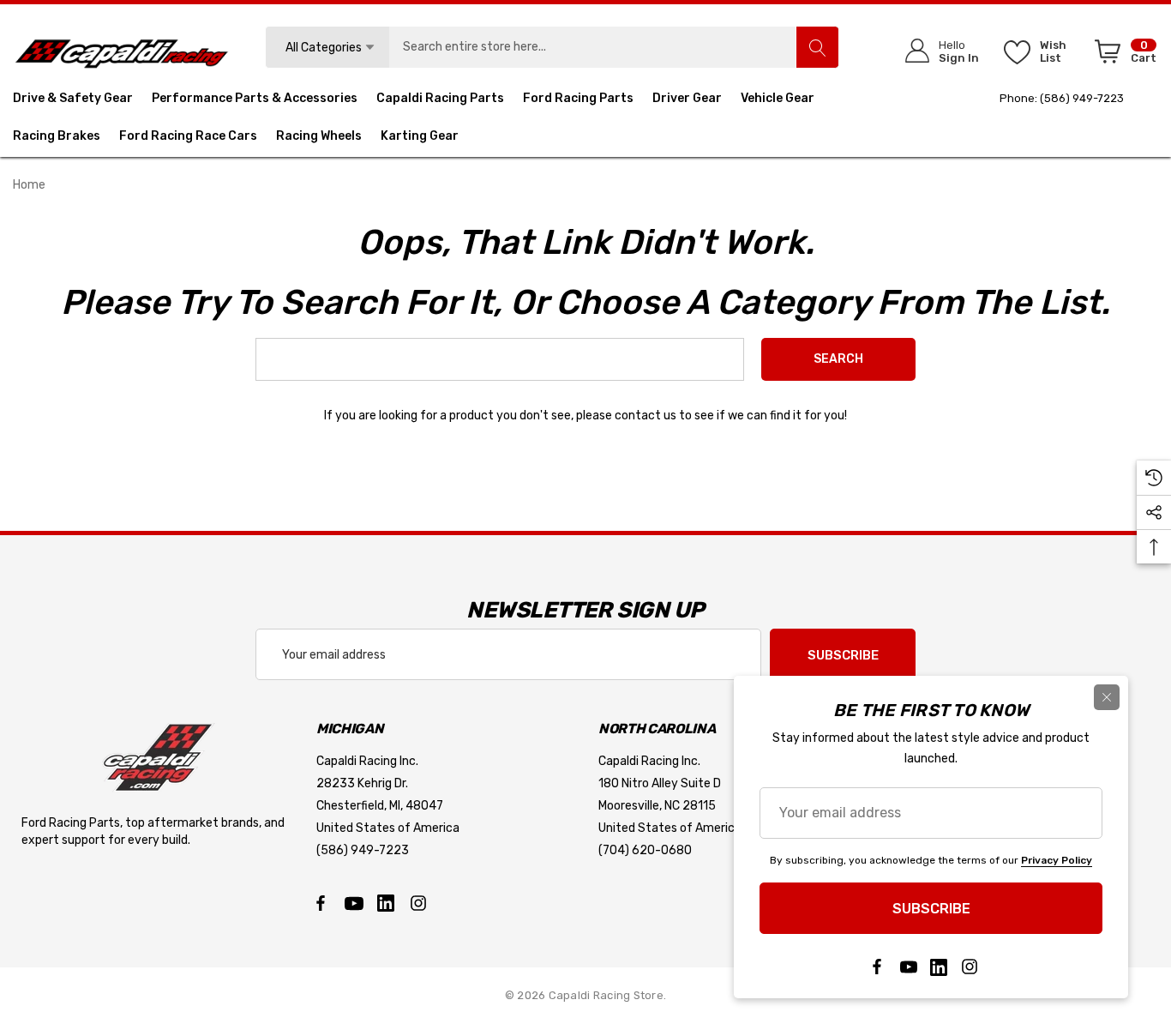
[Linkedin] (385, 903)
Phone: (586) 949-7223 (1062, 98)
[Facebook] (320, 903)
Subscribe (843, 655)
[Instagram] (418, 903)
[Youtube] (353, 903)
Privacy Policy (1056, 860)
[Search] (817, 47)
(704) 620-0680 (645, 850)
